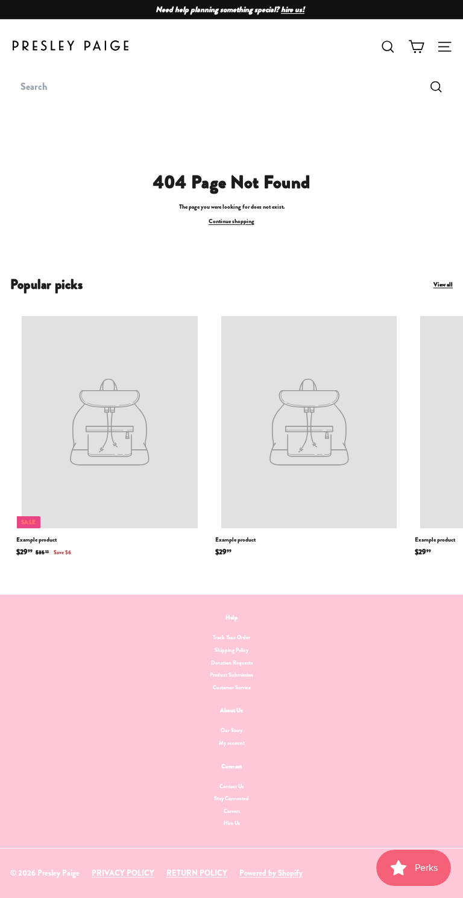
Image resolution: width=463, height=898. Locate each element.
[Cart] (416, 47)
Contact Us (231, 786)
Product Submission (231, 674)
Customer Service (232, 687)
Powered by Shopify (271, 873)
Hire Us (232, 823)
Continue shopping (231, 221)
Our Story (231, 730)
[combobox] (231, 87)
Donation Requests (232, 662)
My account (232, 743)
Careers (232, 811)
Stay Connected (231, 798)
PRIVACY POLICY (123, 873)
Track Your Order (231, 637)
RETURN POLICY (196, 873)
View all (443, 284)
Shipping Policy (231, 650)
